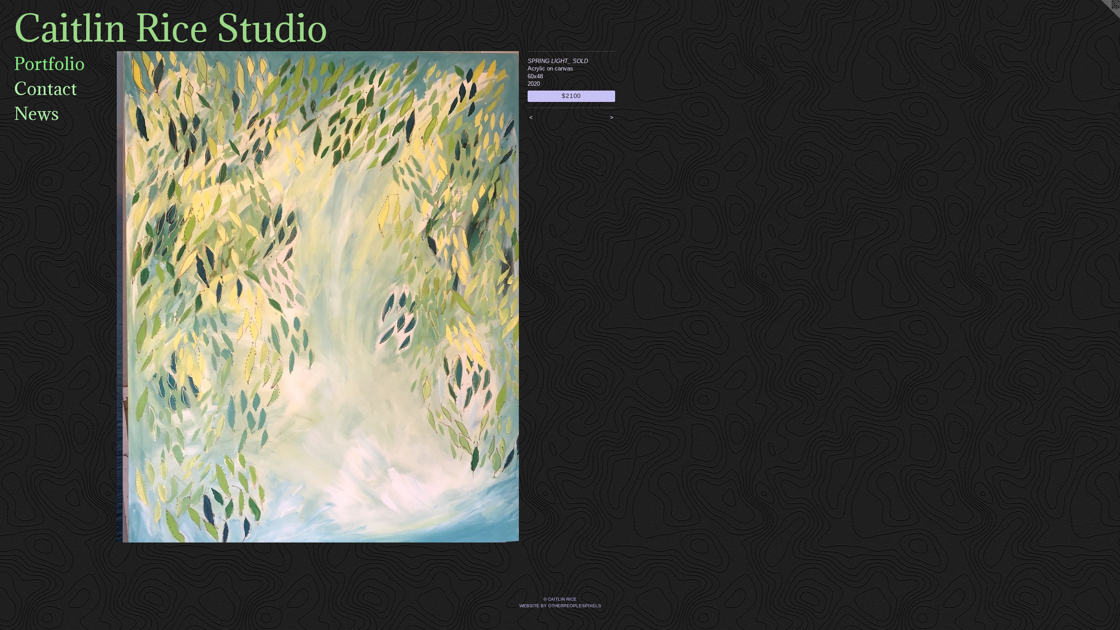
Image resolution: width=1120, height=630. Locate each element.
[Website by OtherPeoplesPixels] (1102, 17)
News (36, 113)
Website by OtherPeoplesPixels (560, 605)
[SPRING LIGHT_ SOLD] (318, 296)
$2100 (571, 95)
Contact (45, 88)
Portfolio (49, 63)
